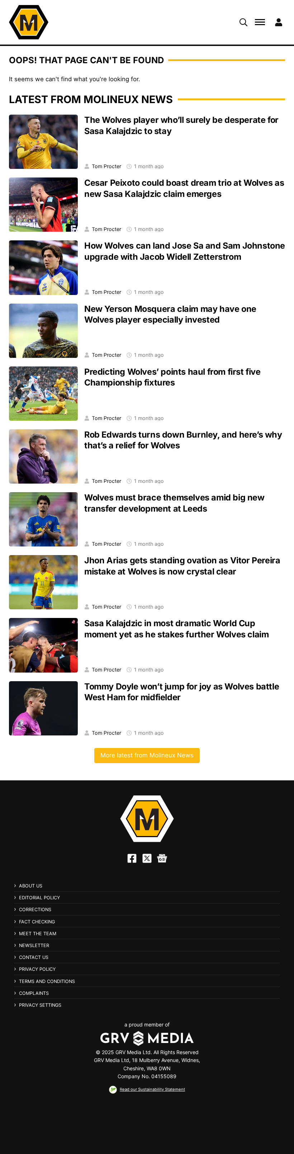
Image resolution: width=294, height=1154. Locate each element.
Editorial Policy (39, 897)
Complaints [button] (34, 993)
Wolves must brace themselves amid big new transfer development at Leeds (174, 503)
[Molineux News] (28, 22)
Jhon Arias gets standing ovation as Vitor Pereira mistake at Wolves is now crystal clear (182, 566)
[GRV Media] (147, 1038)
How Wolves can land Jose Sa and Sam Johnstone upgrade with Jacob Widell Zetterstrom (184, 251)
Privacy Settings (40, 1005)
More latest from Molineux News (147, 755)
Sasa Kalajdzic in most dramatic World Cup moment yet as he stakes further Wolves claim (176, 629)
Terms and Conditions (47, 981)
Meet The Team (37, 933)
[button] (243, 22)
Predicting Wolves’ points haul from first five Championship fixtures (172, 377)
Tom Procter (106, 166)
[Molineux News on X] (147, 858)
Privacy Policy (37, 969)
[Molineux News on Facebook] (132, 858)
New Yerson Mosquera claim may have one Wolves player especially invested (170, 314)
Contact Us (33, 957)
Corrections (35, 909)
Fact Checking (37, 921)
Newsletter (34, 945)
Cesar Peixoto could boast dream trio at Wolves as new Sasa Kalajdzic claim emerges (184, 188)
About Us (30, 885)
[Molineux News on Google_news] (162, 858)
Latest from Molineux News (91, 99)
